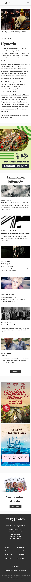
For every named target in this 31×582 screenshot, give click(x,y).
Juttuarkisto (15, 371)
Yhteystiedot (21, 554)
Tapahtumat (8, 558)
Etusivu (6, 547)
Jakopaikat (20, 551)
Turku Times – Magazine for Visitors (15, 570)
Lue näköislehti (15, 506)
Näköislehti (20, 558)
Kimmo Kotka (8, 554)
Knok (21, 578)
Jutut (5, 551)
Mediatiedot (20, 547)
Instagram (15, 566)
